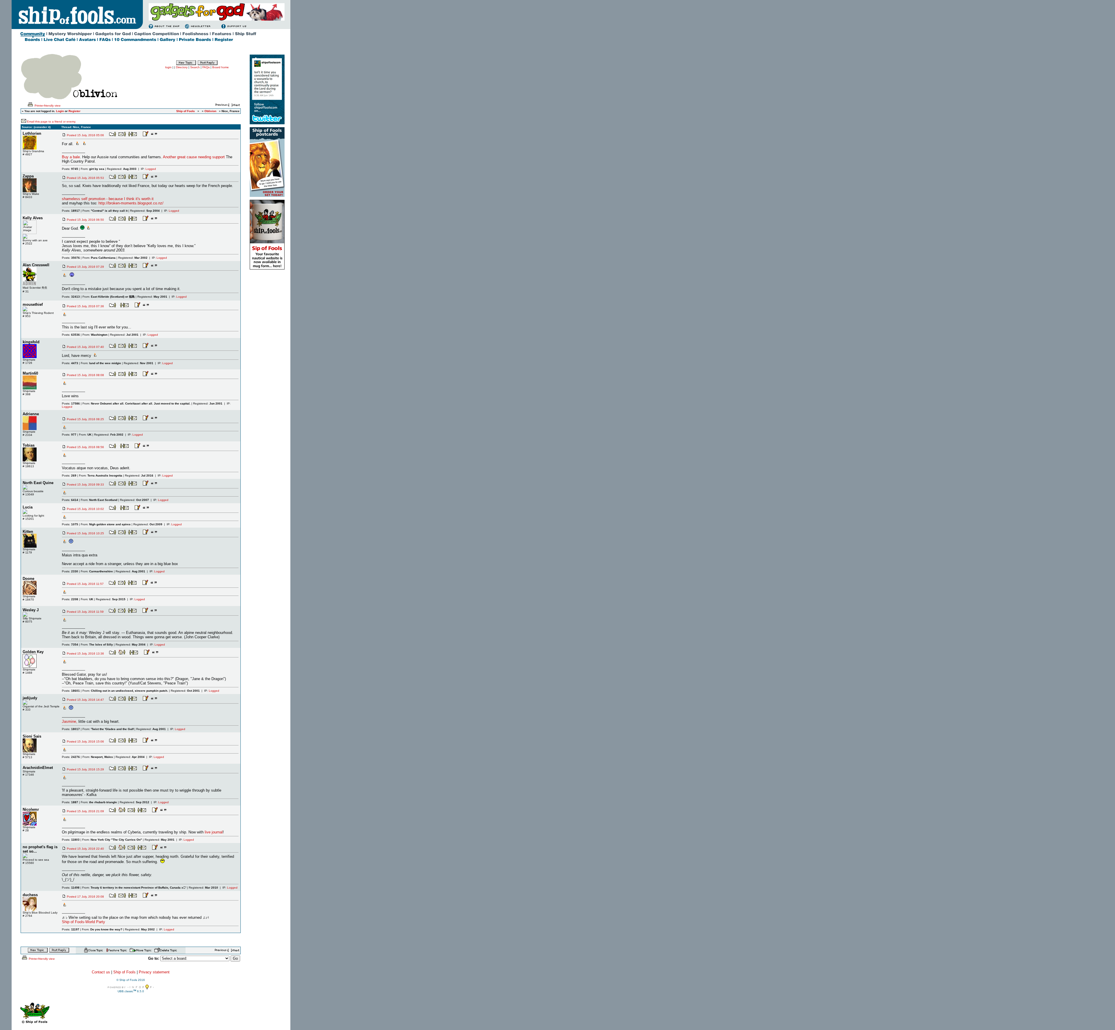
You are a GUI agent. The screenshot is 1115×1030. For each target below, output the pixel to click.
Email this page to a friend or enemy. (51, 121)
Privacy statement (154, 972)
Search (195, 67)
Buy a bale (71, 157)
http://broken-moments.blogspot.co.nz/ (130, 203)
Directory (182, 67)
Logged (150, 168)
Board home (220, 67)
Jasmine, (69, 721)
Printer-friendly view (47, 105)
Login (60, 111)
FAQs (206, 67)
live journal (214, 832)
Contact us (101, 972)
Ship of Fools (124, 972)
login (168, 67)
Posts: (70, 168)
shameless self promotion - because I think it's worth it (108, 199)
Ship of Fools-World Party (83, 922)
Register (74, 111)
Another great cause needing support (194, 157)
